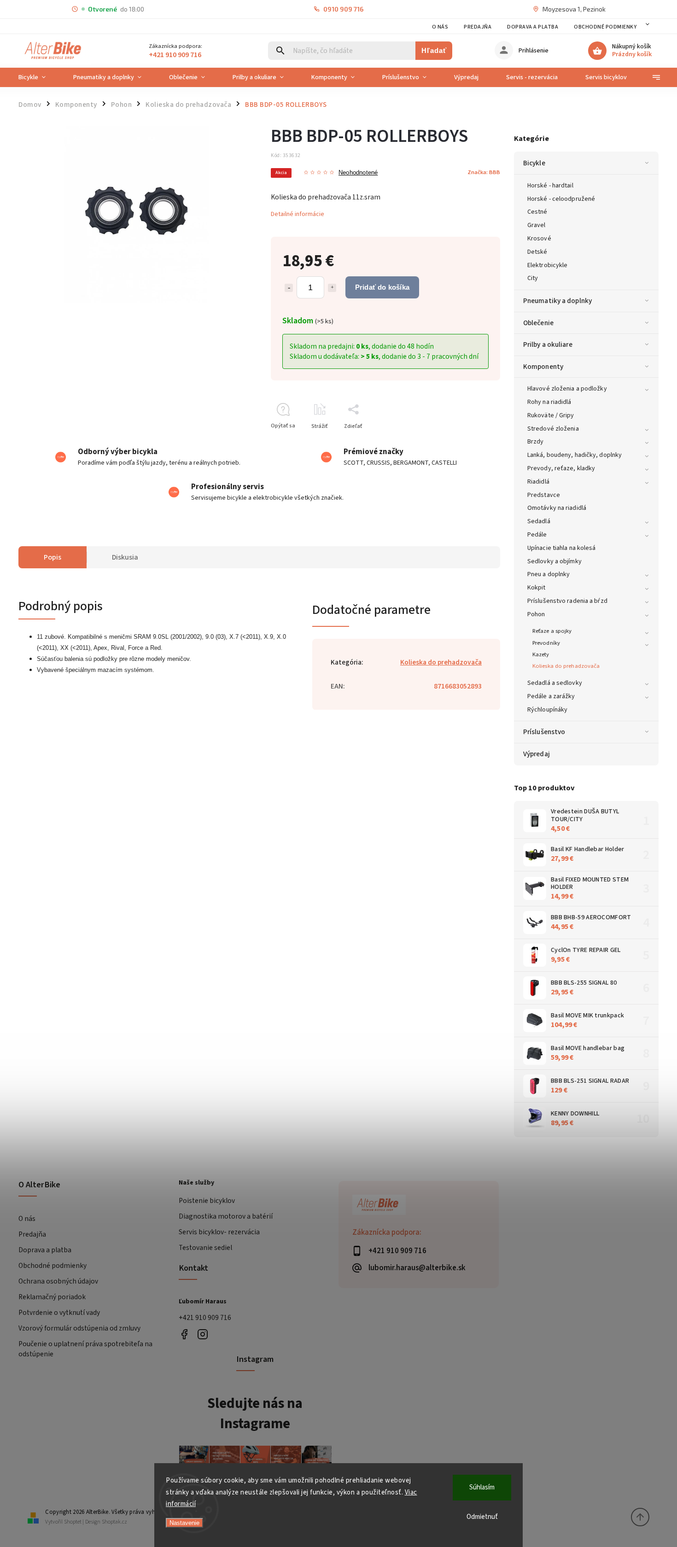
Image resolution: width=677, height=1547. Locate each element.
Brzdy (535, 441)
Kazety (540, 654)
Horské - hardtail (550, 185)
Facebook (184, 1334)
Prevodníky (546, 643)
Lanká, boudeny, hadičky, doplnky (574, 455)
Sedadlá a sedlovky (554, 683)
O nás (440, 27)
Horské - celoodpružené (561, 199)
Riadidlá (538, 481)
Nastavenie (184, 1522)
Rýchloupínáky (547, 709)
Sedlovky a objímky (554, 561)
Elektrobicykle (547, 265)
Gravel (536, 225)
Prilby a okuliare (547, 344)
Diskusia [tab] (125, 557)
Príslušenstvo (544, 732)
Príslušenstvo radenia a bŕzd (567, 601)
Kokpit (536, 587)
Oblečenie (538, 323)
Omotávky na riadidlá (556, 508)
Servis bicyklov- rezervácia (219, 1232)
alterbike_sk (203, 1334)
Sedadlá (538, 521)
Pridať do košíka (382, 287)
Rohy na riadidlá (549, 402)
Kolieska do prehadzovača (566, 666)
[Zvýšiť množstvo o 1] (332, 288)
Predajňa (477, 27)
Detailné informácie (297, 214)
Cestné (537, 211)
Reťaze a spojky (552, 631)
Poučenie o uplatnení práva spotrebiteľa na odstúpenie (85, 1349)
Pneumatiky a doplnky (557, 301)
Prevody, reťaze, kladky (561, 468)
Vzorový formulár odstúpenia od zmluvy (79, 1328)
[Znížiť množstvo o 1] (289, 288)
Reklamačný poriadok (52, 1297)
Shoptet (73, 1522)
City (532, 278)
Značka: (483, 172)
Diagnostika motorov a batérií (226, 1216)
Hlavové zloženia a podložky (567, 388)
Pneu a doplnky (548, 574)
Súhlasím (482, 1487)
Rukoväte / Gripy (550, 415)
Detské (537, 252)
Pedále (537, 534)
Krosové (539, 238)
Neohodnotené (358, 173)
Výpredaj (536, 754)
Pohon (536, 614)
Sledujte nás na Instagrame (255, 1413)
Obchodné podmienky (605, 27)
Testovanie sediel (205, 1248)
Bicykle (534, 163)
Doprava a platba (532, 27)
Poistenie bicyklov (207, 1201)
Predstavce (543, 495)
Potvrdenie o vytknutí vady (59, 1313)
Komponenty (543, 367)
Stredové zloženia (553, 428)
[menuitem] (38, 77)
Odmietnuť (482, 1517)
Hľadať (434, 50)
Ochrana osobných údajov (58, 1281)
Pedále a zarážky (551, 696)
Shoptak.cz (114, 1522)
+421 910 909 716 (205, 1318)
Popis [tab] (52, 557)
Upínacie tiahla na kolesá (561, 548)
